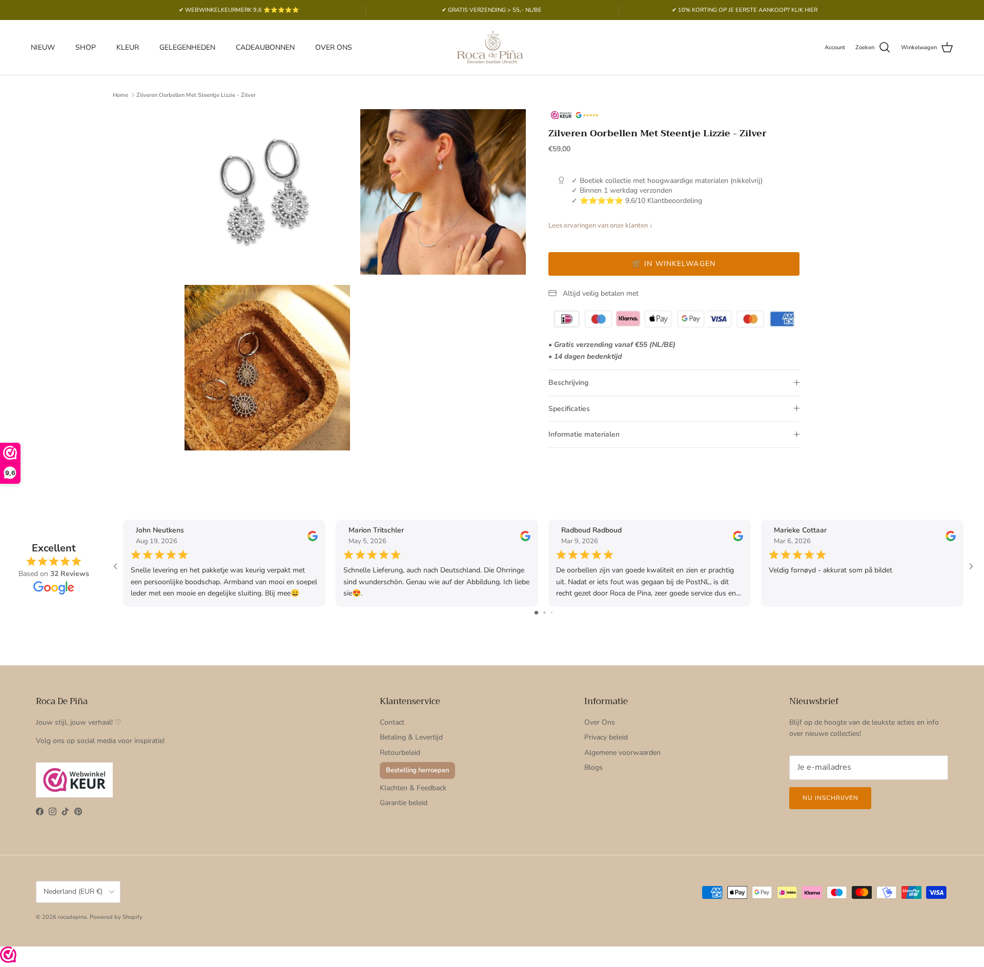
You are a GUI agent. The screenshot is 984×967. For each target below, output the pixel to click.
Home (120, 95)
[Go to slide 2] (544, 612)
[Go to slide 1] (536, 612)
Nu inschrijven (830, 798)
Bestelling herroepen (417, 770)
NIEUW (43, 47)
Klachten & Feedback (413, 788)
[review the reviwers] (313, 535)
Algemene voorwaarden (622, 752)
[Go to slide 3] (551, 612)
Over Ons (599, 722)
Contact (392, 722)
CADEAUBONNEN (265, 47)
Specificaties (569, 409)
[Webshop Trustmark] (8, 956)
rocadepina (72, 917)
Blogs (593, 767)
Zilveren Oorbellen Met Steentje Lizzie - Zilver (196, 95)
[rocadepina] (492, 47)
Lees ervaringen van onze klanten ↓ (600, 225)
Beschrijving (568, 382)
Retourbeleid (400, 752)
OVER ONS (333, 47)
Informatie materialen (584, 434)
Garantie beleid (403, 803)
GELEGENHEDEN (187, 47)
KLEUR (127, 47)
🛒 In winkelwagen (673, 264)
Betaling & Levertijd (411, 737)
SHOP (85, 47)
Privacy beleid (606, 737)
